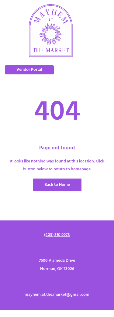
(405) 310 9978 (57, 234)
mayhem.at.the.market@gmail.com (57, 294)
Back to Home (57, 184)
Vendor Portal (29, 69)
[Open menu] (102, 30)
